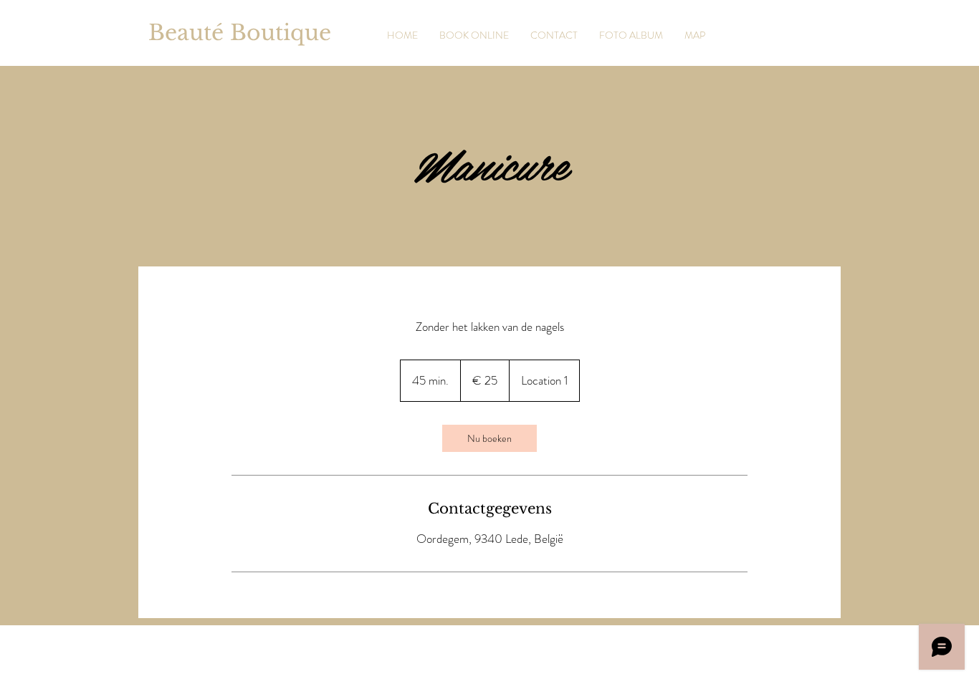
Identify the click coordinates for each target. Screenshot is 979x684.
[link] (489, 438)
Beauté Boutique (239, 32)
